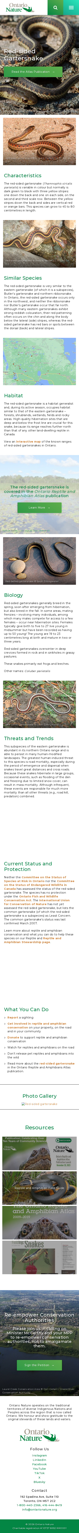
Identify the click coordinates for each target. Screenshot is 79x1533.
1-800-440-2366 (29, 1505)
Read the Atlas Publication (31, 71)
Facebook (39, 1464)
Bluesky (39, 1482)
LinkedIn (39, 1460)
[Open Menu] (71, 7)
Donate (13, 1037)
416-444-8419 (52, 1505)
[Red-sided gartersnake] (40, 1104)
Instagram (39, 1455)
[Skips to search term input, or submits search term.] (55, 7)
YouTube (39, 1468)
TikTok (39, 1473)
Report (12, 1017)
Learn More (37, 507)
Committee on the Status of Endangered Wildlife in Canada (39, 885)
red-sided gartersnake (57, 1063)
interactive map (28, 441)
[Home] (20, 7)
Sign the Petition (37, 1365)
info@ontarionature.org (39, 1509)
